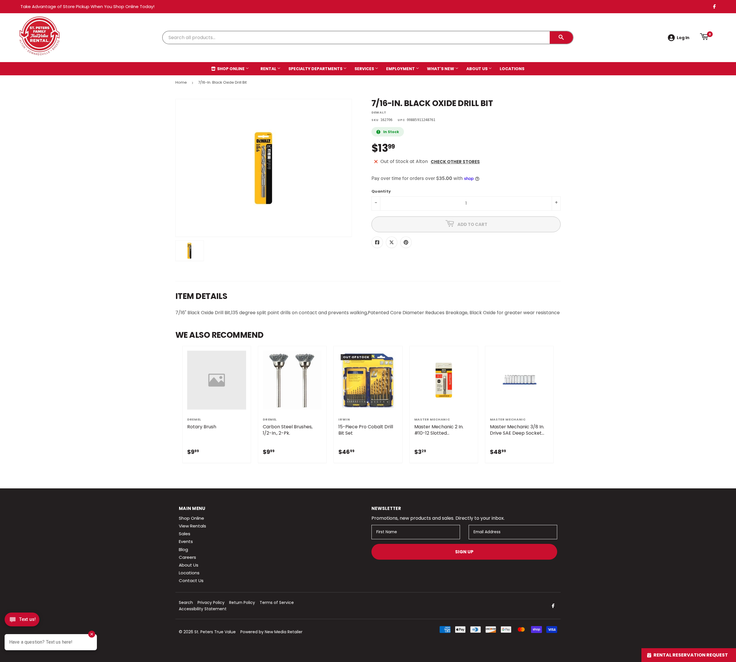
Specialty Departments (315, 69)
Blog (183, 549)
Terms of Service (277, 602)
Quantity (381, 191)
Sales (184, 534)
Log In (683, 38)
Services (364, 69)
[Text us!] (22, 621)
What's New (441, 69)
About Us (477, 69)
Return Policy (242, 602)
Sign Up (464, 552)
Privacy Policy (211, 602)
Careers (187, 557)
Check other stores (455, 162)
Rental (268, 69)
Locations (512, 69)
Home (181, 82)
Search (186, 602)
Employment (401, 69)
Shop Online (231, 69)
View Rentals (192, 526)
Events (186, 541)
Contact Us (191, 580)
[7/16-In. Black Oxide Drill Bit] (189, 250)
